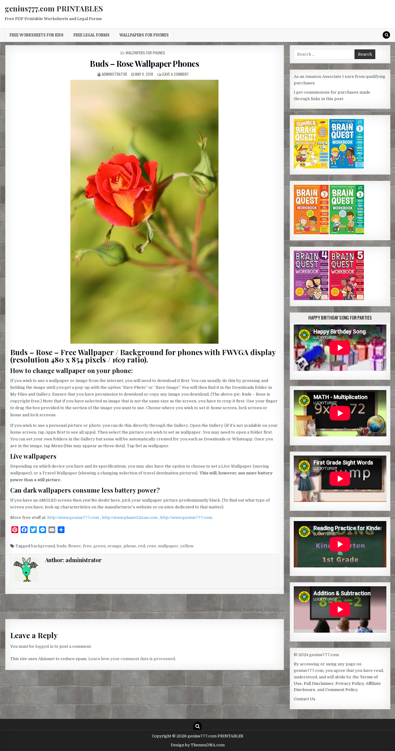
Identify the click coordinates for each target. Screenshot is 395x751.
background (43, 546)
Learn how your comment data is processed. (132, 658)
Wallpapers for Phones (144, 34)
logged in (44, 646)
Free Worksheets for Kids (37, 34)
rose (151, 546)
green (100, 546)
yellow (186, 546)
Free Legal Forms (91, 34)
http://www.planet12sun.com (130, 517)
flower (74, 546)
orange (114, 546)
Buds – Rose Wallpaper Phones (144, 63)
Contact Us (304, 699)
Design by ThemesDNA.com (198, 745)
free (87, 546)
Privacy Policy (349, 683)
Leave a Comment (175, 74)
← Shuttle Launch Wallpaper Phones (41, 609)
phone (129, 546)
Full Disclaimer (319, 683)
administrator (114, 74)
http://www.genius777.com (73, 517)
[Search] (386, 35)
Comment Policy (341, 689)
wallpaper (168, 546)
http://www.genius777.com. (186, 517)
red (141, 546)
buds (61, 546)
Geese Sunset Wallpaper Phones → (249, 609)
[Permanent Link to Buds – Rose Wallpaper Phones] (144, 212)
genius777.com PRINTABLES (54, 8)
